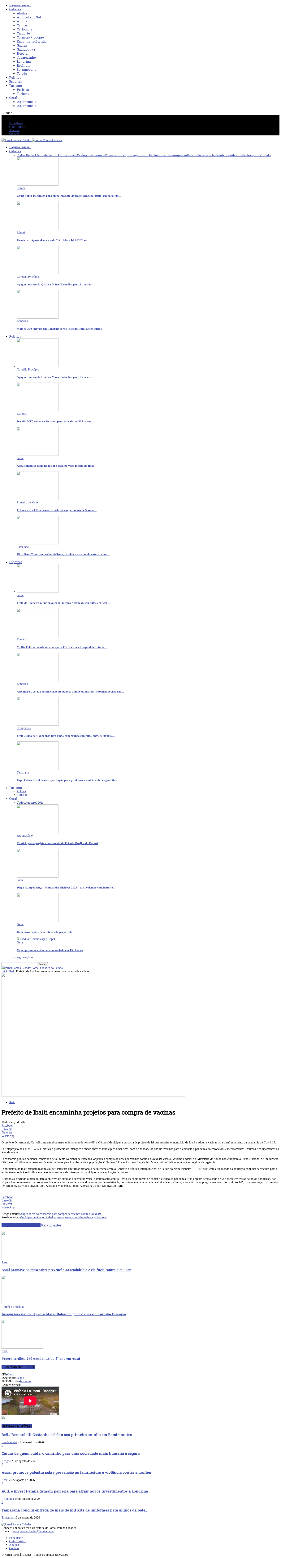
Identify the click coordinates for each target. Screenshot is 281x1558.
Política (15, 77)
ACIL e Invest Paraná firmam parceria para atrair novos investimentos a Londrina (75, 1491)
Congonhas (24, 728)
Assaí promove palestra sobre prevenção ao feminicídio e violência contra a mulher (66, 1270)
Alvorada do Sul (29, 17)
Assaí (20, 458)
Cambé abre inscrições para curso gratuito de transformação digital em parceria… (69, 195)
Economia (8, 1498)
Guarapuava (26, 49)
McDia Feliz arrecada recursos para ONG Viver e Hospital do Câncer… (62, 647)
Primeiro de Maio (27, 502)
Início (5, 971)
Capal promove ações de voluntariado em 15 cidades (50, 950)
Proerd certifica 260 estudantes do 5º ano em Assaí (41, 1358)
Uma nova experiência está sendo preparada (44, 931)
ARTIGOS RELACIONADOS (21, 1225)
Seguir (20, 1377)
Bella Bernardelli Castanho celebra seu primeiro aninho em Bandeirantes (67, 1434)
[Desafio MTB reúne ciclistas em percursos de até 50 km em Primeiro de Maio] (37, 410)
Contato (14, 133)
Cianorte (23, 33)
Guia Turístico (17, 126)
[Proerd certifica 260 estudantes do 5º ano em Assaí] (22, 1347)
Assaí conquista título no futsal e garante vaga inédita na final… (57, 465)
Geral (13, 98)
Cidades (15, 9)
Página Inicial (20, 5)
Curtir (10, 1374)
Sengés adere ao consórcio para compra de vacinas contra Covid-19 (60, 1213)
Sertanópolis (26, 69)
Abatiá (22, 13)
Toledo (22, 73)
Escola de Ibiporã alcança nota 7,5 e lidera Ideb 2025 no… (53, 240)
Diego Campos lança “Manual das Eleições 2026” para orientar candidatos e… (66, 887)
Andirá (22, 21)
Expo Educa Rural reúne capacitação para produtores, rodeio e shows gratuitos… (68, 780)
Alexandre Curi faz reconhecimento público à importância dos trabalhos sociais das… (70, 691)
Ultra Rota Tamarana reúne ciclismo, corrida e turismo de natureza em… (63, 554)
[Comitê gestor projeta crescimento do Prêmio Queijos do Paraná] (37, 832)
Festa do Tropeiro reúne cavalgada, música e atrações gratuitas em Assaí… (64, 602)
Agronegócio (26, 102)
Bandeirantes (9, 1442)
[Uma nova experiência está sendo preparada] (37, 920)
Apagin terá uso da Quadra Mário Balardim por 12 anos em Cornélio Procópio (64, 1314)
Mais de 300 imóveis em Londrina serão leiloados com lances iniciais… (61, 328)
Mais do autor (51, 1225)
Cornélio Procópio (30, 37)
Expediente (16, 123)
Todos (21, 155)
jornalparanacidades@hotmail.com (33, 1531)
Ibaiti (12, 971)
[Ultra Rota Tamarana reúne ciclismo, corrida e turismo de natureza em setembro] (37, 543)
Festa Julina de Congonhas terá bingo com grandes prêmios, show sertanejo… (66, 735)
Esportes (15, 81)
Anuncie (14, 130)
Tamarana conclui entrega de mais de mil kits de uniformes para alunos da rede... (75, 1510)
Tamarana (23, 546)
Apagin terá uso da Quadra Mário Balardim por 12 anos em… (56, 284)
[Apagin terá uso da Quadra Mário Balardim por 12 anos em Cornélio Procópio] (37, 273)
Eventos (22, 639)
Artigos (6, 1461)
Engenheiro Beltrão (31, 41)
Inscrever (25, 1381)
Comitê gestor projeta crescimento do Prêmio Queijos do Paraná (57, 843)
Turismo (15, 86)
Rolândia (23, 65)
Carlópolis (24, 29)
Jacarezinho (26, 57)
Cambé (22, 25)
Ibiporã (22, 53)
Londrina (24, 61)
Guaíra (22, 45)
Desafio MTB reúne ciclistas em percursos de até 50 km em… (55, 421)
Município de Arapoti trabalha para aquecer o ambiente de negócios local (63, 1217)
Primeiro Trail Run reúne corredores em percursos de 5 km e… (57, 510)
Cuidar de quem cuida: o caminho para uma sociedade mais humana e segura (71, 1453)
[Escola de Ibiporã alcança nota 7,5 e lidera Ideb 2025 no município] (37, 228)
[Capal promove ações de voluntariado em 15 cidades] (36, 939)
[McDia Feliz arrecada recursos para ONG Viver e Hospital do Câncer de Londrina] (37, 636)
